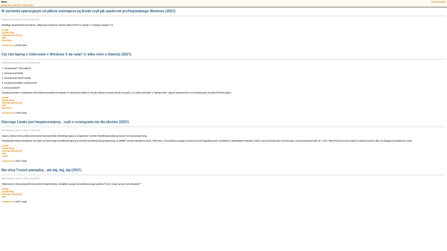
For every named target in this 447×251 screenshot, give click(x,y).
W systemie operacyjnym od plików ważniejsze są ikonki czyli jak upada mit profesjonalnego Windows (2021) (88, 11)
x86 (4, 37)
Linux (5, 156)
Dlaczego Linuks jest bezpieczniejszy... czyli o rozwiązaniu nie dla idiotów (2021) (65, 122)
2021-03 (21, 5)
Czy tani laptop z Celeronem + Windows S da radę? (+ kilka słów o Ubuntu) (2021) (66, 54)
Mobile (442, 2)
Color (434, 2)
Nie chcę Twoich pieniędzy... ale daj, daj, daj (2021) (41, 170)
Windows (7, 40)
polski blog (8, 32)
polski (5, 30)
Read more (8, 45)
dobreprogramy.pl (12, 35)
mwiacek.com (8, 5)
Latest (30, 5)
